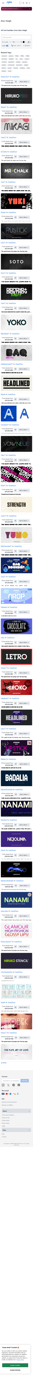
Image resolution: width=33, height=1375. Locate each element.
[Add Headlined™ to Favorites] (15, 703)
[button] (24, 42)
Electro (3, 850)
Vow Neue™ (5, 425)
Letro (2, 637)
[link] (27, 3)
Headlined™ (5, 698)
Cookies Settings (15, 1370)
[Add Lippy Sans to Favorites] (15, 916)
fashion (4, 68)
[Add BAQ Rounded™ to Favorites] (15, 551)
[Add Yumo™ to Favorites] (15, 521)
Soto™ (3, 242)
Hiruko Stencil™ (6, 942)
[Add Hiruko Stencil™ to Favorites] (15, 946)
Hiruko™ (4, 1033)
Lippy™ (3, 729)
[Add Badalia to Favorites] (15, 764)
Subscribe (24, 1080)
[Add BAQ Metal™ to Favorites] (15, 338)
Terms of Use (5, 1118)
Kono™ (3, 273)
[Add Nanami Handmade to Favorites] (16, 885)
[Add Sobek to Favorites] (15, 1007)
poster (10, 68)
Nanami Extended (6, 789)
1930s (22, 56)
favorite (16, 68)
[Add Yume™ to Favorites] (15, 142)
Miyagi (3, 394)
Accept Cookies (15, 1365)
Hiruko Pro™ (5, 77)
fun (17, 59)
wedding (22, 68)
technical (4, 59)
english (4, 65)
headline (11, 59)
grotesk (11, 56)
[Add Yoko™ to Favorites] (15, 308)
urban (9, 71)
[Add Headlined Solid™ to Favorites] (15, 369)
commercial (11, 65)
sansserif (4, 56)
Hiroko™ (4, 668)
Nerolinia (4, 820)
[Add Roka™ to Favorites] (15, 490)
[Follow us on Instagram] (4, 1085)
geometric (11, 62)
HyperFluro (15, 77)
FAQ (3, 1134)
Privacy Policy (5, 1120)
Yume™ (3, 137)
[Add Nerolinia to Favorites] (15, 825)
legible (26, 65)
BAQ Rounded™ (6, 546)
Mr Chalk (4, 152)
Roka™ (3, 485)
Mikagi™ (4, 107)
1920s (16, 56)
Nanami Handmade (7, 881)
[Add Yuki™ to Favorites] (15, 187)
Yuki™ (3, 182)
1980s (27, 56)
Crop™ (3, 577)
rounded (4, 62)
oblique (18, 62)
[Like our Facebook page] (20, 1085)
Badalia (3, 759)
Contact (4, 1137)
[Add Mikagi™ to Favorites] (15, 112)
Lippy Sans (4, 911)
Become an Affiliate (7, 1105)
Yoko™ (3, 303)
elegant (4, 71)
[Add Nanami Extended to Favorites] (16, 794)
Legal (3, 1126)
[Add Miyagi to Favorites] (15, 399)
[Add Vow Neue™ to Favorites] (15, 429)
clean (28, 68)
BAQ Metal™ (5, 334)
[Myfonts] (9, 4)
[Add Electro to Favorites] (15, 855)
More (5, 1062)
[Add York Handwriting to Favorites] (15, 977)
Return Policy (5, 1123)
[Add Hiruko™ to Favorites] (16, 1037)
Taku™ (3, 455)
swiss (21, 59)
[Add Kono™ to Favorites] (15, 278)
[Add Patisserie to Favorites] (15, 612)
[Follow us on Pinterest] (14, 1085)
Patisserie (4, 607)
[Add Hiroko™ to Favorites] (15, 673)
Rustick (3, 212)
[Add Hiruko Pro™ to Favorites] (16, 81)
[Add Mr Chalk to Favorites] (15, 156)
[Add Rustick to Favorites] (15, 217)
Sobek (3, 1002)
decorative (19, 65)
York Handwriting (6, 972)
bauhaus (24, 62)
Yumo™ (3, 516)
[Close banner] (29, 9)
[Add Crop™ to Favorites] (15, 581)
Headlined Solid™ (7, 364)
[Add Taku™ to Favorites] (15, 460)
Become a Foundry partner (9, 1102)
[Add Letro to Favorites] (15, 642)
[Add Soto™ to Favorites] (15, 247)
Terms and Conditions (8, 1115)
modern (27, 59)
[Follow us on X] (9, 1085)
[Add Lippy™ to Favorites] (15, 733)
